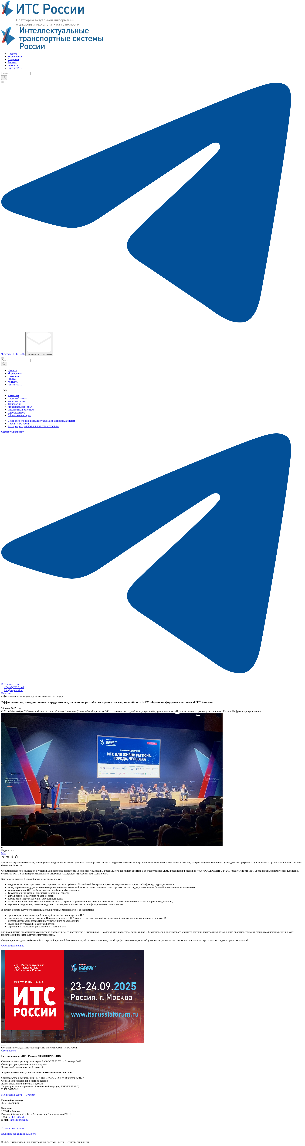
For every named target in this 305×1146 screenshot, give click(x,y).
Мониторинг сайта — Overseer (18, 1094)
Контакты (13, 65)
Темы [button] (4, 390)
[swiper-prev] (2, 1045)
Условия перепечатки (12, 1128)
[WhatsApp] (16, 857)
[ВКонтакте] (8, 857)
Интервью (13, 395)
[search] (4, 77)
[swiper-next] (5, 1045)
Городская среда (16, 412)
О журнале (13, 59)
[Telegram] (3, 857)
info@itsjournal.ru (13, 690)
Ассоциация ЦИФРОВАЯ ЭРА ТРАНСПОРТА (33, 426)
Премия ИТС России (19, 423)
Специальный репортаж (21, 409)
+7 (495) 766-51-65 (14, 687)
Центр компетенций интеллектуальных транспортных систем (41, 420)
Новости (12, 53)
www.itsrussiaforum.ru (12, 945)
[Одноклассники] (12, 857)
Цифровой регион (17, 398)
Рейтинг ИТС (15, 68)
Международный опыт (20, 406)
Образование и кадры (19, 415)
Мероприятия (15, 56)
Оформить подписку (12, 431)
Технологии (14, 404)
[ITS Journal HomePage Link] (152, 25)
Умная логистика (17, 401)
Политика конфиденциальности (18, 1133)
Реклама (12, 62)
